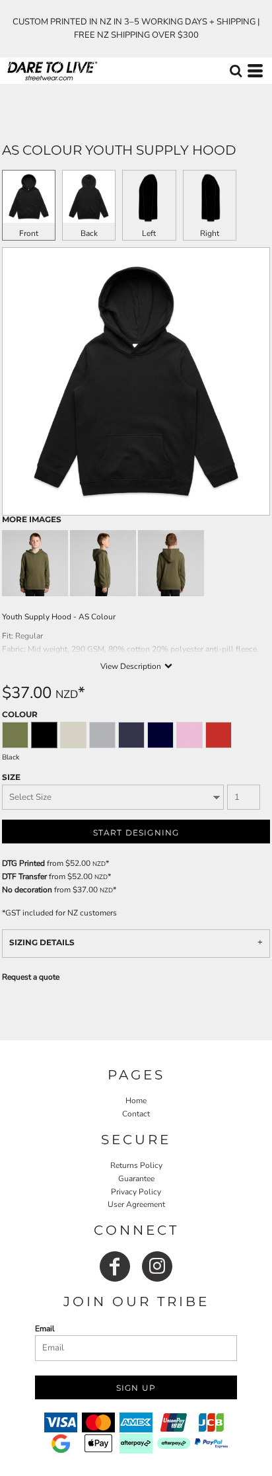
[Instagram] (157, 1266)
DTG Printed (23, 863)
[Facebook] (115, 1266)
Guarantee (136, 1178)
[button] (235, 70)
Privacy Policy (136, 1191)
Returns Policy (136, 1165)
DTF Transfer (24, 876)
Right (209, 233)
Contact (136, 1113)
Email (45, 1328)
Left (149, 233)
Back (89, 233)
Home (136, 1100)
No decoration (27, 889)
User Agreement (136, 1204)
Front (28, 233)
